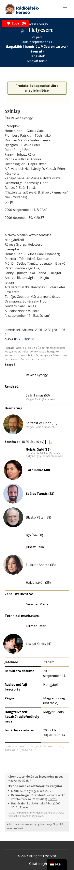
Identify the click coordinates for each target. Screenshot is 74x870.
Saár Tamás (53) (38, 395)
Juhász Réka (35, 547)
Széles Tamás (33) (40, 493)
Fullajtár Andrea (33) (41, 565)
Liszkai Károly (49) (39, 644)
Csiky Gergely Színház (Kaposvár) (44, 456)
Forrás (52, 799)
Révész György (37, 375)
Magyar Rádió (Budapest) (40, 399)
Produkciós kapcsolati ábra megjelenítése (37, 88)
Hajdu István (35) (38, 582)
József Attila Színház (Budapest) (43, 453)
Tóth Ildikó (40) (38, 470)
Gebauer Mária (37, 604)
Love (18, 23)
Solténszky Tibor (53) (41, 423)
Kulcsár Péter (36, 626)
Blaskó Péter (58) (38, 517)
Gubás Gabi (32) (38, 449)
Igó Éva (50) (34, 535)
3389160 (28, 339)
